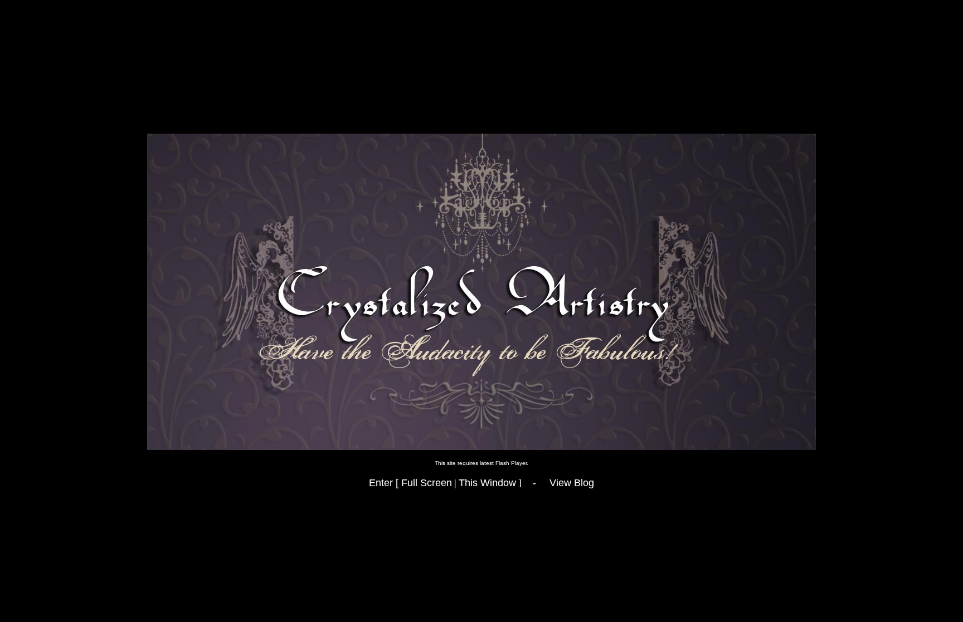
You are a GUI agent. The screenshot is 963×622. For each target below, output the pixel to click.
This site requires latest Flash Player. (481, 463)
